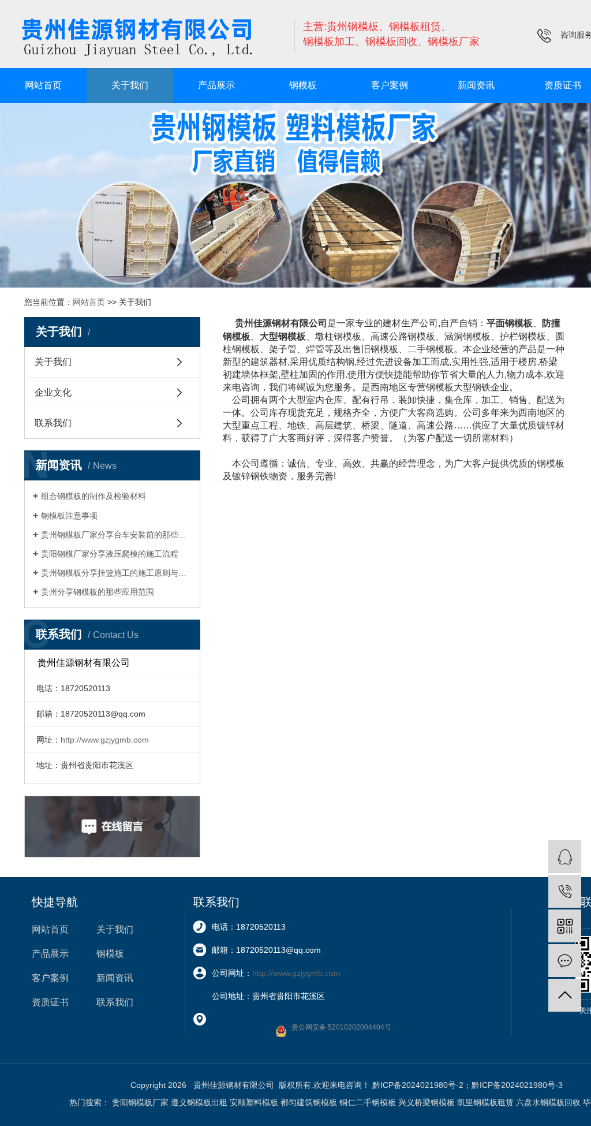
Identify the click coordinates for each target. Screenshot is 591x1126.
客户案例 (389, 85)
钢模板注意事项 (69, 515)
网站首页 (43, 85)
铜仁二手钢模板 (367, 1102)
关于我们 (129, 85)
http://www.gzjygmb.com (105, 739)
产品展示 (216, 85)
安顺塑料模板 (254, 1102)
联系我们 (53, 423)
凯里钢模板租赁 (485, 1102)
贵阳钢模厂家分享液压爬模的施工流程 (109, 553)
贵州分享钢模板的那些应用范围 (97, 591)
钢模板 (303, 85)
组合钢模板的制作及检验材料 (93, 496)
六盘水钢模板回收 (548, 1102)
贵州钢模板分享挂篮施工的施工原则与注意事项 (116, 572)
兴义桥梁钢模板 (426, 1102)
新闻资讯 (476, 85)
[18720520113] (564, 891)
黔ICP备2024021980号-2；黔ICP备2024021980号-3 (467, 1085)
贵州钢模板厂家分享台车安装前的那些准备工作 (116, 534)
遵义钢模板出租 (199, 1102)
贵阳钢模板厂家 (140, 1102)
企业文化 (53, 392)
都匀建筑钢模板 (308, 1102)
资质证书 (50, 1002)
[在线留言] (564, 960)
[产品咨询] (564, 856)
